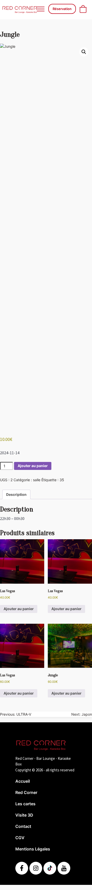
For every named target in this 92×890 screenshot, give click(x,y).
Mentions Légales (32, 848)
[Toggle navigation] (40, 9)
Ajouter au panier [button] (19, 609)
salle (36, 480)
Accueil (22, 781)
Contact (23, 826)
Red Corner (26, 792)
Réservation (62, 9)
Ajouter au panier (33, 465)
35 (62, 480)
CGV (20, 837)
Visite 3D (24, 815)
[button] (83, 51)
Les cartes (25, 803)
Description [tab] (16, 494)
